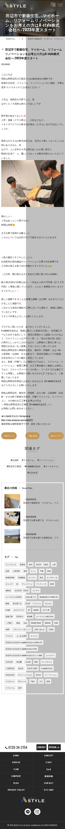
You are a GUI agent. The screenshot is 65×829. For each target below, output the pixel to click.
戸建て (32, 681)
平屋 (41, 571)
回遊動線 (21, 577)
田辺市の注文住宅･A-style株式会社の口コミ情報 (24, 655)
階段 (36, 662)
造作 (20, 687)
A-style (8, 610)
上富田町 (16, 571)
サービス (34, 636)
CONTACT (48, 623)
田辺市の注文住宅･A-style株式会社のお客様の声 (24, 642)
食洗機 (19, 662)
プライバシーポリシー (21, 629)
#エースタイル (51, 466)
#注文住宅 (32, 472)
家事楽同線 (10, 577)
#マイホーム (28, 460)
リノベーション (51, 674)
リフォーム (10, 687)
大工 (41, 681)
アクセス (9, 636)
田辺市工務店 (32, 668)
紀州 (30, 564)
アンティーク (41, 584)
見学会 (20, 668)
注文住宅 (9, 662)
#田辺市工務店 (14, 466)
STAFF (7, 629)
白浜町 (28, 662)
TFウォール (22, 681)
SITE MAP (49, 789)
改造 (41, 577)
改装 (25, 571)
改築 (7, 571)
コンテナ (35, 590)
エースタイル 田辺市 (14, 597)
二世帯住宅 (10, 668)
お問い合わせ (39, 629)
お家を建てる (30, 597)
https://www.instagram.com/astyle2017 (17, 420)
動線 (7, 603)
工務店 (51, 629)
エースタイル (47, 662)
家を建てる (17, 603)
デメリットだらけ (25, 674)
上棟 (54, 564)
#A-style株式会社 (32, 466)
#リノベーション (46, 460)
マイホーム (10, 681)
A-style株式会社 (47, 668)
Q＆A (25, 623)
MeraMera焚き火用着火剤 (49, 597)
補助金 (8, 590)
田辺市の (19, 616)
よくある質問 (21, 636)
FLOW (56, 623)
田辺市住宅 (10, 674)
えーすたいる (52, 577)
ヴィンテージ (27, 584)
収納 (49, 571)
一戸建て (9, 623)
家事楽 (22, 564)
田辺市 (38, 674)
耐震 (52, 584)
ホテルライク (19, 610)
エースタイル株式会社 (44, 616)
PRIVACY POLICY (36, 623)
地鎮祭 (36, 610)
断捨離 (29, 616)
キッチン (32, 577)
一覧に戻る (32, 435)
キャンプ (9, 584)
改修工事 (9, 616)
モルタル (48, 603)
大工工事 (45, 610)
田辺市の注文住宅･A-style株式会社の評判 (21, 649)
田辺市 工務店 (42, 564)
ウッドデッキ (11, 564)
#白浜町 (15, 460)
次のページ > (56, 435)
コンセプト (50, 655)
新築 (18, 623)
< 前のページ (9, 435)
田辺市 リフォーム (33, 603)
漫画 (48, 681)
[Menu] (60, 4)
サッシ (33, 571)
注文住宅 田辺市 (22, 590)
